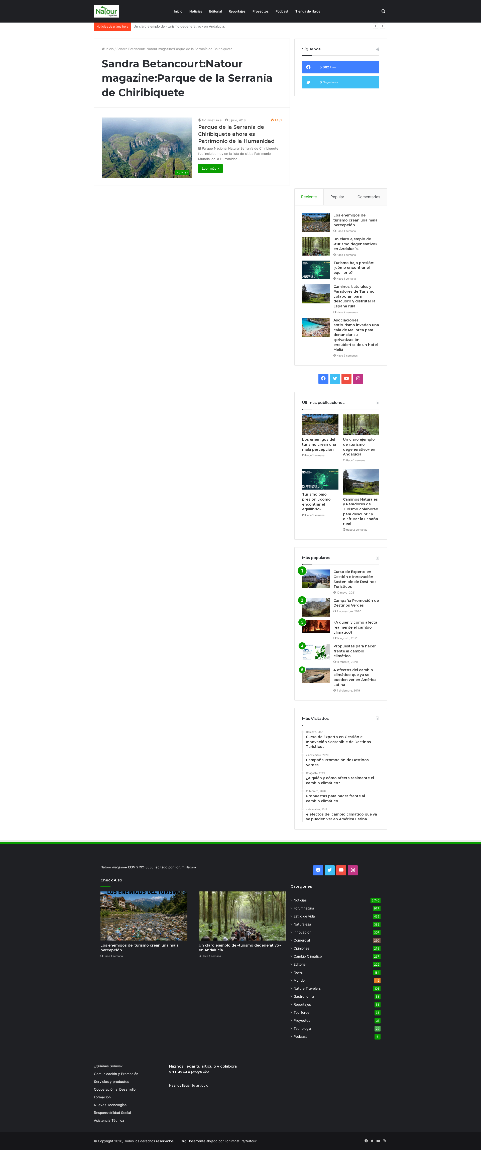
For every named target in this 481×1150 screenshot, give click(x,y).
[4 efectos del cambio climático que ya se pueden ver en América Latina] (316, 675)
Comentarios (368, 196)
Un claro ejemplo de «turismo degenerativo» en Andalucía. (355, 244)
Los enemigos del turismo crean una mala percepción (355, 220)
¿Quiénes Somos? (108, 1066)
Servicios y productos (111, 1082)
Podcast (282, 11)
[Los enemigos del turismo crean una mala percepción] (316, 222)
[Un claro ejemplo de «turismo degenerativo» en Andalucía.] (316, 246)
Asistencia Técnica (109, 1120)
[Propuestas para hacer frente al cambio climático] (316, 652)
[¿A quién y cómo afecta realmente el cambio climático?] (316, 626)
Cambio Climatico (308, 956)
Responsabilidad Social (112, 1113)
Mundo (299, 980)
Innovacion (302, 932)
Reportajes (237, 11)
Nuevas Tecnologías (110, 1105)
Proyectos (261, 11)
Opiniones (301, 948)
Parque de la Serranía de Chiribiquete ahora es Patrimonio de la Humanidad (236, 134)
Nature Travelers (307, 988)
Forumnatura (304, 908)
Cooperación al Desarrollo (115, 1089)
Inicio (178, 11)
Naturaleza (302, 924)
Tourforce (301, 1012)
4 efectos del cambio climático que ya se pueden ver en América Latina (355, 677)
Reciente (309, 196)
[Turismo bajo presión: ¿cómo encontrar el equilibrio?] (316, 270)
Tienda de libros (307, 11)
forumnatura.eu (212, 120)
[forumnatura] (106, 11)
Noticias (195, 11)
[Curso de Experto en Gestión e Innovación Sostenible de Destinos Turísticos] (316, 578)
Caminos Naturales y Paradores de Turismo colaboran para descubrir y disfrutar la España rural (354, 296)
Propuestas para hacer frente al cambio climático (354, 651)
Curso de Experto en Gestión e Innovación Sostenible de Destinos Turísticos (355, 579)
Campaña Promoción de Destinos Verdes (356, 603)
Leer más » (210, 168)
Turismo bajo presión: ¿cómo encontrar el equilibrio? (174, 26)
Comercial (302, 940)
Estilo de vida (304, 916)
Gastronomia (304, 996)
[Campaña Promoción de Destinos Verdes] (316, 607)
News (298, 972)
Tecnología (302, 1028)
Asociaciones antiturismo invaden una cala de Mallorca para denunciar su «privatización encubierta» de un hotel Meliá (356, 335)
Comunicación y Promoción (116, 1074)
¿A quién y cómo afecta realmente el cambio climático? (355, 627)
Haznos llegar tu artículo (188, 1085)
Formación (102, 1097)
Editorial (215, 11)
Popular (337, 196)
